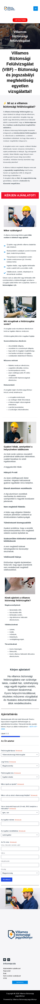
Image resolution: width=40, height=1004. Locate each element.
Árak (4, 973)
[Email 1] (8, 959)
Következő (6, 879)
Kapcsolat (6, 971)
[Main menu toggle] (35, 8)
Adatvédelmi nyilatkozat (11, 968)
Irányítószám (5, 861)
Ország (3, 869)
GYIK (5, 978)
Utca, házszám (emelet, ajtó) (10, 845)
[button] (20, 20)
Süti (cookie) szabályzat (12, 976)
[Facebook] (4, 959)
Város (3, 853)
